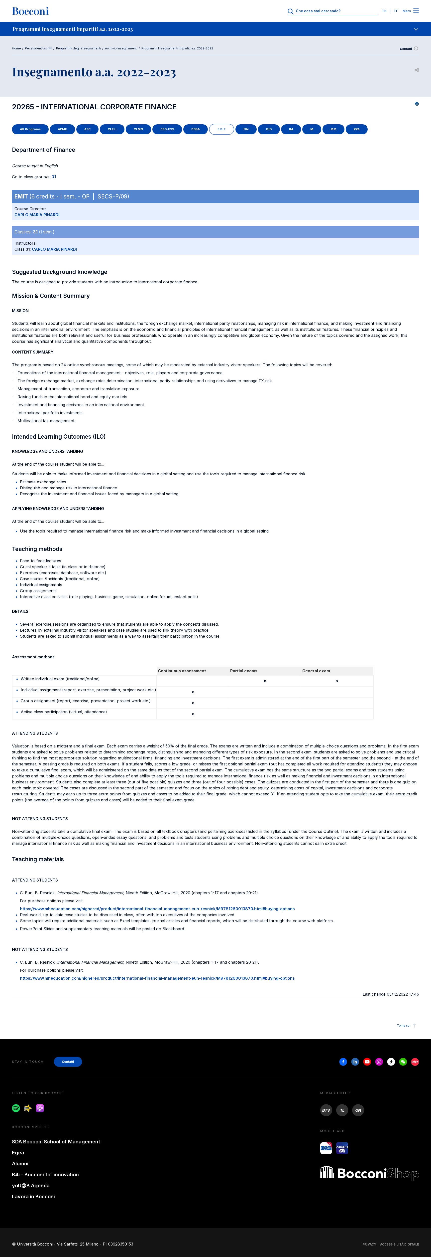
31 (54, 176)
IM (291, 129)
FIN (246, 129)
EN (385, 11)
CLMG (138, 129)
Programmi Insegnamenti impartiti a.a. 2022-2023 (177, 48)
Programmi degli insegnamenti (78, 48)
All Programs (30, 129)
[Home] (30, 11)
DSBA (195, 129)
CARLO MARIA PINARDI (36, 214)
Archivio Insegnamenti (121, 48)
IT (396, 11)
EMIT (221, 129)
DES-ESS (167, 129)
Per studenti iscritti (38, 48)
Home (16, 48)
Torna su (403, 1025)
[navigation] (215, 29)
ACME (62, 129)
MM (333, 129)
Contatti (406, 49)
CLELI (112, 129)
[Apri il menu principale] (416, 11)
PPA (357, 129)
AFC (87, 129)
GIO (269, 129)
